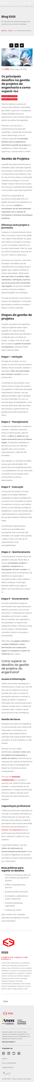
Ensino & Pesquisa (9, 99)
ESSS (7, 69)
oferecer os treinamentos (11, 830)
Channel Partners (9, 96)
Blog (11, 30)
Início (4, 30)
